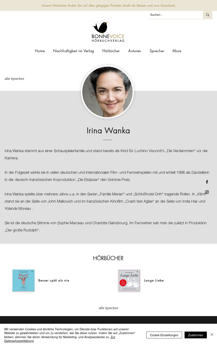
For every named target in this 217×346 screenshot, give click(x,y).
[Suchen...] (207, 15)
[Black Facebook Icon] (206, 181)
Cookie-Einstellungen (164, 335)
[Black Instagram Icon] (206, 192)
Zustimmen (195, 335)
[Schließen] (211, 335)
